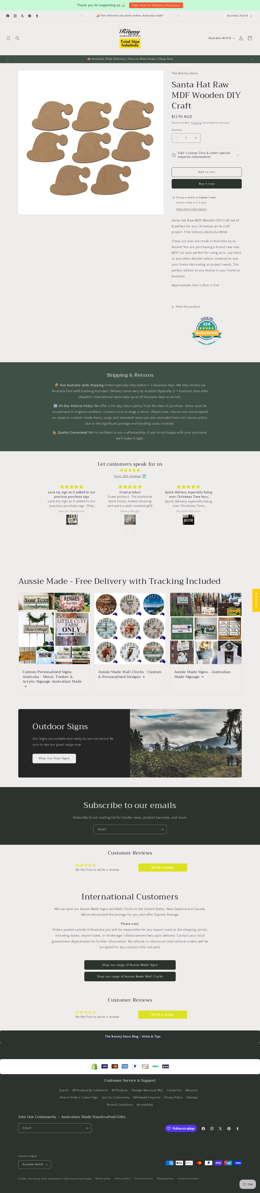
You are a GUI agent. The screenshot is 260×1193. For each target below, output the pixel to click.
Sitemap (191, 1097)
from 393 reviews (127, 476)
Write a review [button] (162, 867)
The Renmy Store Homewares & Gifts (49, 1179)
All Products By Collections (90, 1090)
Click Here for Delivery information (156, 5)
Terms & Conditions (120, 1104)
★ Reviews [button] (256, 600)
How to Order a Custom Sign (79, 1097)
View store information (191, 209)
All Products (120, 1090)
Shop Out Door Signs (54, 758)
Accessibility (145, 1104)
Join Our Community (115, 1097)
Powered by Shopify (80, 1179)
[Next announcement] (177, 16)
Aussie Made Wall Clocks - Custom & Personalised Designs (129, 674)
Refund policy (103, 1178)
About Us (191, 1090)
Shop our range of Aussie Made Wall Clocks (130, 976)
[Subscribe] (161, 829)
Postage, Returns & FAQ (147, 1090)
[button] (8, 38)
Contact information (188, 1178)
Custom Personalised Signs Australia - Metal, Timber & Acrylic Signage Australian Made (52, 677)
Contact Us (174, 1090)
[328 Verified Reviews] (207, 347)
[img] (130, 470)
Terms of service (143, 1178)
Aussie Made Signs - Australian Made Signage (202, 674)
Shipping (196, 122)
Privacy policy (123, 1178)
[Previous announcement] (82, 16)
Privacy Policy (173, 1097)
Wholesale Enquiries (146, 1097)
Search (63, 1090)
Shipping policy (165, 1178)
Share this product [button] (188, 306)
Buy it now (207, 183)
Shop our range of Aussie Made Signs (130, 965)
